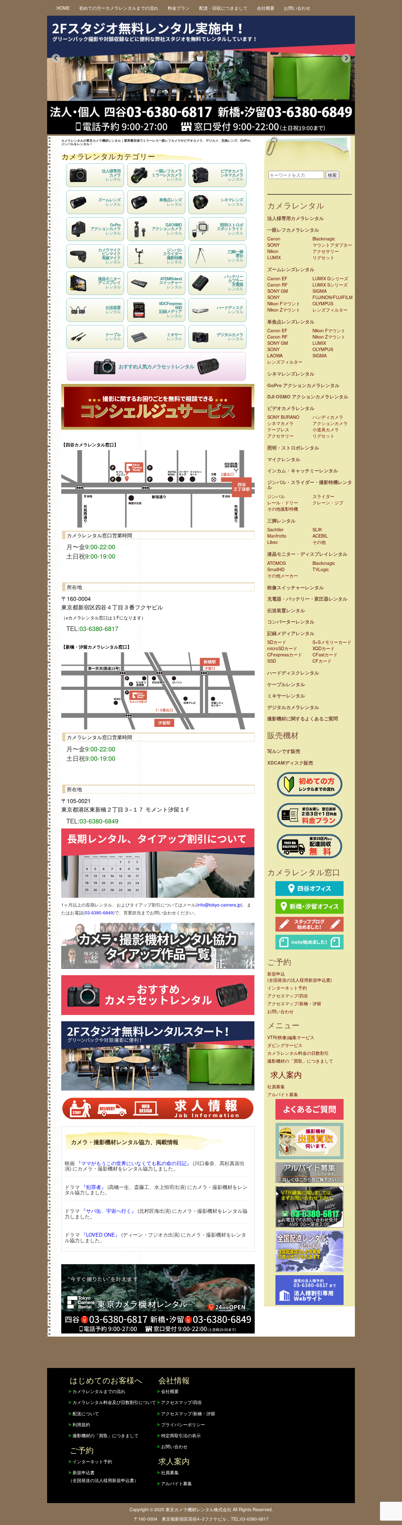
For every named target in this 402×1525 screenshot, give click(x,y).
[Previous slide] (56, 58)
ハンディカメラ (327, 417)
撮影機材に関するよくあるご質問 (302, 718)
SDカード (276, 642)
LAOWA (275, 355)
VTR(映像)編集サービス (290, 1037)
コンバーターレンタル (290, 621)
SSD (271, 661)
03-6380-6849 (99, 912)
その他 (319, 542)
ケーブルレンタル (286, 684)
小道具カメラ (325, 429)
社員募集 (276, 1086)
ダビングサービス (284, 1045)
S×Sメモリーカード (331, 642)
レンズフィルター (330, 310)
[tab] (190, 96)
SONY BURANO (283, 417)
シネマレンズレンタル (290, 373)
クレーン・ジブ (327, 502)
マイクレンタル (283, 459)
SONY (273, 245)
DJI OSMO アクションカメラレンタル (307, 396)
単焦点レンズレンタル (290, 321)
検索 (332, 175)
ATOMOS (276, 563)
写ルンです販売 (283, 751)
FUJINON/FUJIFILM (332, 297)
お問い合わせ (297, 8)
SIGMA (319, 291)
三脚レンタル (281, 520)
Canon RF (277, 284)
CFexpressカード (284, 654)
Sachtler (275, 529)
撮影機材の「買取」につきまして (300, 1061)
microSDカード (282, 648)
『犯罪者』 (93, 1187)
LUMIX (274, 257)
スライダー (323, 496)
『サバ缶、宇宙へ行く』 (108, 1210)
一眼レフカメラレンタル (293, 229)
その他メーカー (282, 575)
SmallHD (276, 569)
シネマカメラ (280, 423)
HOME (63, 8)
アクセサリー (325, 251)
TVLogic (320, 569)
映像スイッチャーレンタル (295, 587)
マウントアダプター (332, 245)
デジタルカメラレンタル (293, 707)
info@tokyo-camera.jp (219, 905)
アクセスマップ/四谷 (287, 995)
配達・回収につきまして (223, 8)
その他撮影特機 (282, 509)
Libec (272, 542)
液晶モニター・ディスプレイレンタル (307, 553)
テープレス (278, 429)
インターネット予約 (287, 988)
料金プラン (179, 8)
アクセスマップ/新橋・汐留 (294, 1003)
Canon (273, 238)
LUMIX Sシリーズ (330, 284)
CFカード (322, 661)
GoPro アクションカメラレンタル (303, 385)
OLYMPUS (322, 303)
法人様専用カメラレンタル (295, 218)
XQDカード (323, 648)
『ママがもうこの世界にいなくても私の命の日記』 (134, 1163)
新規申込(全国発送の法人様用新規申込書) (299, 976)
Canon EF (277, 278)
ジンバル (276, 496)
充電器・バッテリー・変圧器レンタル (307, 598)
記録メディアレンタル (290, 633)
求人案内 (286, 1074)
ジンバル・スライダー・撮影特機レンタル (309, 485)
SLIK (317, 529)
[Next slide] (346, 58)
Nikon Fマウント (283, 303)
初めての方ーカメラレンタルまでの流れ (118, 8)
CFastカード (325, 654)
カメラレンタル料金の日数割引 (298, 1053)
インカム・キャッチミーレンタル (302, 470)
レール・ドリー (282, 502)
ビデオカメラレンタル (290, 408)
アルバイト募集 (282, 1094)
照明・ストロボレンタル (293, 447)
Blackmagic (323, 238)
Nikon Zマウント (283, 310)
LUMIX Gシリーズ (330, 278)
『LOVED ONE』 (100, 1234)
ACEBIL (320, 536)
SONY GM (277, 291)
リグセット (323, 257)
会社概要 (265, 8)
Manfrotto (276, 536)
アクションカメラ (330, 423)
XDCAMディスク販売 (290, 762)
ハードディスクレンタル (293, 672)
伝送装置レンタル (286, 610)
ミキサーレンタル (286, 695)
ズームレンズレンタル (290, 269)
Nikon (273, 251)
